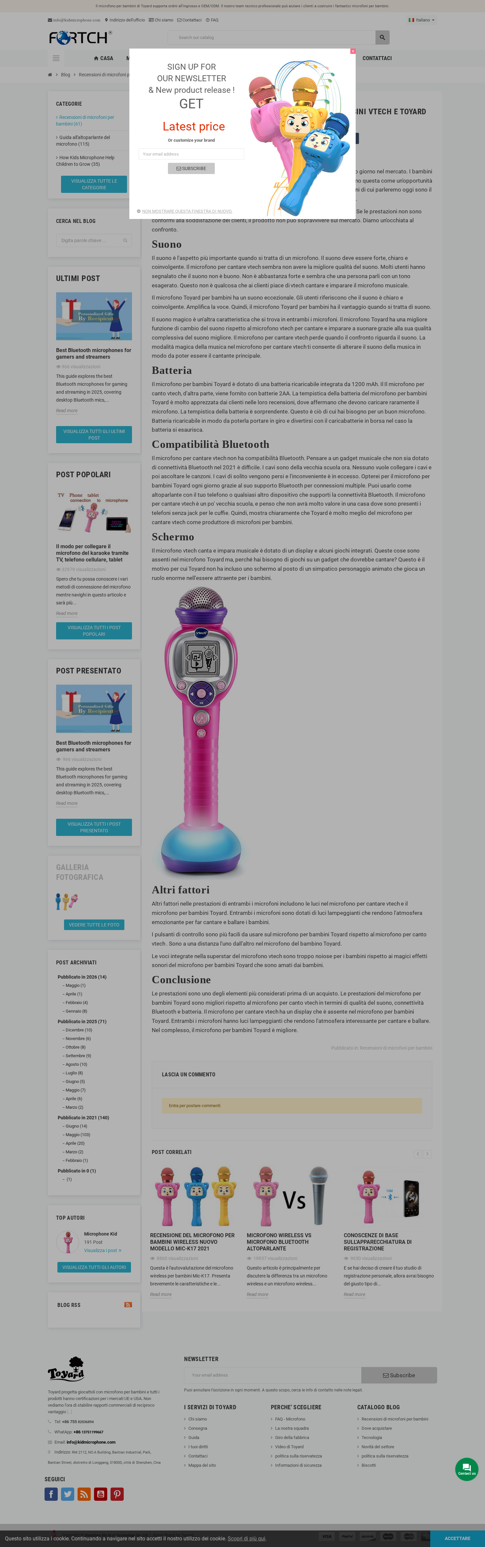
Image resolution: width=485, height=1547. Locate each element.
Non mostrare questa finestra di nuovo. (187, 211)
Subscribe (193, 168)
